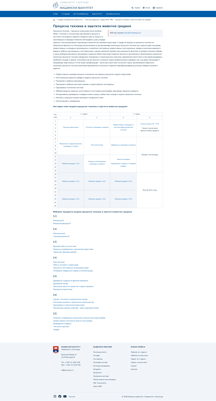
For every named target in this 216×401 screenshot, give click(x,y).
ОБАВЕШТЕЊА (113, 14)
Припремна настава (101, 376)
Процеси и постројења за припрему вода (70, 268)
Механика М (58, 220)
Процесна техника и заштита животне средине (133, 20)
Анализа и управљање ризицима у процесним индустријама (79, 318)
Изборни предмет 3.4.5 (123, 181)
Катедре (96, 355)
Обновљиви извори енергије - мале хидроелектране (76, 308)
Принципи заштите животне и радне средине (73, 286)
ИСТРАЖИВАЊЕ (81, 14)
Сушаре (56, 329)
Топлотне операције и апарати (97, 127)
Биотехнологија (97, 145)
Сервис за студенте (138, 359)
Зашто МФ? (97, 386)
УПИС (55, 14)
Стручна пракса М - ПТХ (150, 124)
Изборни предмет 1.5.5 (70, 199)
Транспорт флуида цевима (64, 252)
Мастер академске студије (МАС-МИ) (99, 20)
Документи (97, 373)
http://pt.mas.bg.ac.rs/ (132, 33)
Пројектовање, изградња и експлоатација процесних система (123, 127)
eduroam (134, 369)
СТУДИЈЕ (66, 14)
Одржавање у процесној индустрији (68, 305)
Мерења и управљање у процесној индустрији (73, 249)
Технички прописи (61, 326)
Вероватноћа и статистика (64, 246)
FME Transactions (99, 383)
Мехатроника (59, 233)
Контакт (72, 397)
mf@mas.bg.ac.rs (67, 370)
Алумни (134, 366)
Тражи (137, 8)
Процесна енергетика (62, 289)
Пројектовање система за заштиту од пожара (72, 321)
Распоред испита (99, 352)
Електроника (58, 262)
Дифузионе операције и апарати (123, 145)
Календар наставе (100, 362)
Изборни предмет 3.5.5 (123, 199)
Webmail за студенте (139, 352)
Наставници (97, 359)
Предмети (97, 369)
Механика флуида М (62, 223)
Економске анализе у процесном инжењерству (73, 302)
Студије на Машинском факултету (70, 20)
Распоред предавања (101, 366)
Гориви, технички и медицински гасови (70, 299)
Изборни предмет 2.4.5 (97, 181)
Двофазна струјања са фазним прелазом (70, 280)
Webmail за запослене (139, 355)
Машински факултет (76, 8)
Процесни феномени (70, 127)
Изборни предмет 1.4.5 (70, 181)
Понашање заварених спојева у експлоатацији (73, 271)
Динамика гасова (60, 283)
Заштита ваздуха (123, 159)
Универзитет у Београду (74, 2)
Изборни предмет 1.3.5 (70, 163)
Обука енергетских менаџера (104, 379)
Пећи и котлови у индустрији (65, 265)
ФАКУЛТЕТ (97, 14)
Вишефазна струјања (62, 323)
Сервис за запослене (139, 362)
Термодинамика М (61, 236)
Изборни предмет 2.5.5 (97, 199)
